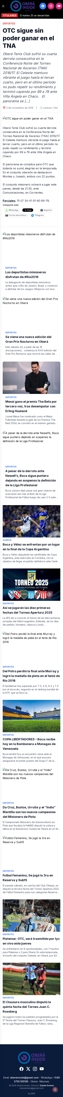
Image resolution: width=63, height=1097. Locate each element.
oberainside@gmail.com (24, 1077)
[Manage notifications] (55, 1089)
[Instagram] (51, 6)
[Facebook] (42, 6)
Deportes (9, 23)
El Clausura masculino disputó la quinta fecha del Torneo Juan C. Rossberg (27, 1006)
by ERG (31, 1093)
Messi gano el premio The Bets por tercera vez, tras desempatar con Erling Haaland (31, 406)
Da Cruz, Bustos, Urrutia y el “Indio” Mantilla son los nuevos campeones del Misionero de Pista (29, 812)
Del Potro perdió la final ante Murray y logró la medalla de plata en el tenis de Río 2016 (31, 675)
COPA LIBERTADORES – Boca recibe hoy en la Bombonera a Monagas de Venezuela (29, 743)
